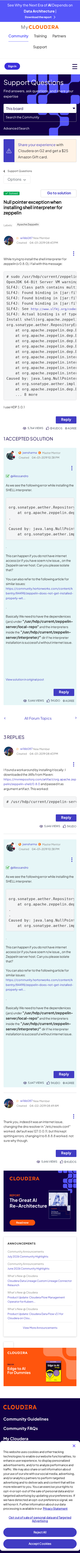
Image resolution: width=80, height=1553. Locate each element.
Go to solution (59, 193)
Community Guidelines (25, 1418)
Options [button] (14, 179)
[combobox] (40, 117)
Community (18, 36)
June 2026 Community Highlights (28, 1268)
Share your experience (37, 144)
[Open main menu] (75, 66)
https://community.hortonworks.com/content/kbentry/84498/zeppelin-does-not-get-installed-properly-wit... (39, 593)
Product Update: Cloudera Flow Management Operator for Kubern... (36, 1299)
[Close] (74, 1446)
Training (40, 36)
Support (40, 46)
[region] (40, 1496)
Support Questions (20, 171)
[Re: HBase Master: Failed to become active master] (75, 717)
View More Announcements (40, 1327)
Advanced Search (16, 128)
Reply (66, 419)
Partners (59, 36)
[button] (73, 251)
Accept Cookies (40, 1543)
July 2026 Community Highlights (28, 1256)
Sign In (12, 66)
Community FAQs (20, 1428)
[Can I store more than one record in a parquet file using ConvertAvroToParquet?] (5, 718)
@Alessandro (19, 476)
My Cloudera (15, 1438)
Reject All (40, 1532)
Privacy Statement (55, 1508)
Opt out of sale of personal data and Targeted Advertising (40, 1519)
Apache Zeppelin (28, 224)
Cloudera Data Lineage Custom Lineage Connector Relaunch (40, 1283)
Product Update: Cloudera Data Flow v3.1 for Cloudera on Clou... (35, 1316)
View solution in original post (25, 679)
